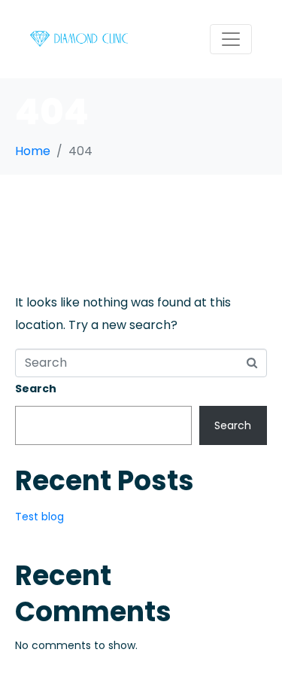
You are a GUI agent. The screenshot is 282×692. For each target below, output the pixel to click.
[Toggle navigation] (231, 39)
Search (35, 388)
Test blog (39, 516)
